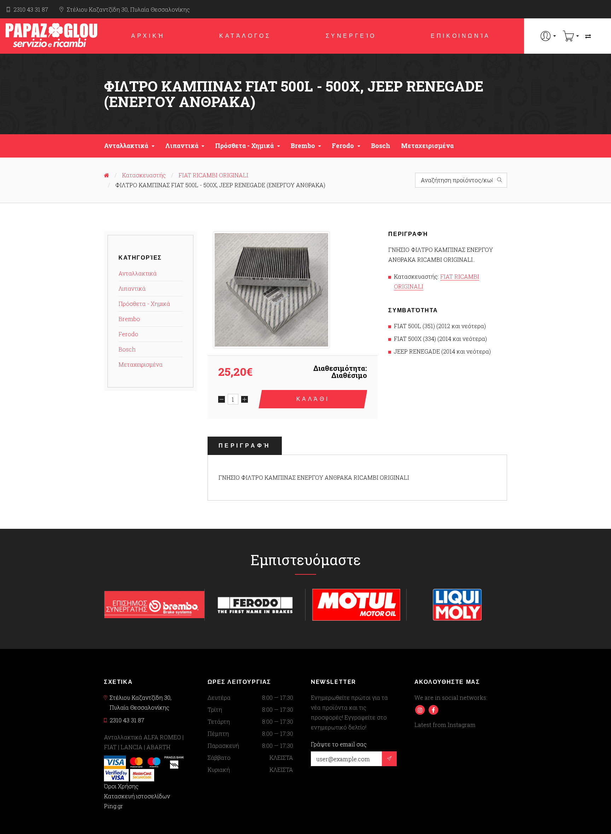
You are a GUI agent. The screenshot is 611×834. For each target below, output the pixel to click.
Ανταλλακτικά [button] (126, 146)
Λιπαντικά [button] (181, 146)
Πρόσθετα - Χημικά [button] (244, 146)
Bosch (380, 146)
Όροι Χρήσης (121, 786)
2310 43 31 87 (30, 9)
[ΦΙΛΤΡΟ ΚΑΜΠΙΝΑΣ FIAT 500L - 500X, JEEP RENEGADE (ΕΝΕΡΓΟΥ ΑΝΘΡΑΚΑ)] (271, 289)
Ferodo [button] (343, 146)
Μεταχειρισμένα (427, 146)
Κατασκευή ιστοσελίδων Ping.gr (137, 801)
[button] (548, 36)
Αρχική (148, 35)
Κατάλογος (245, 35)
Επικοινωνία (460, 35)
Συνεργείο (351, 35)
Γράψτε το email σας (339, 744)
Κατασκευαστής (144, 175)
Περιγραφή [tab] (245, 445)
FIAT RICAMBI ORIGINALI (213, 175)
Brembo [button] (303, 146)
